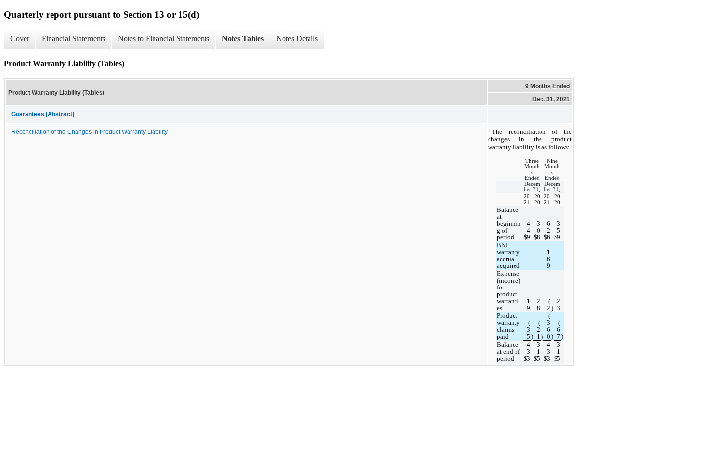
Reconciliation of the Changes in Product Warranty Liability (89, 132)
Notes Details (297, 38)
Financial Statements (73, 38)
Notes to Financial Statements (163, 38)
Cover (19, 38)
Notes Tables (243, 38)
